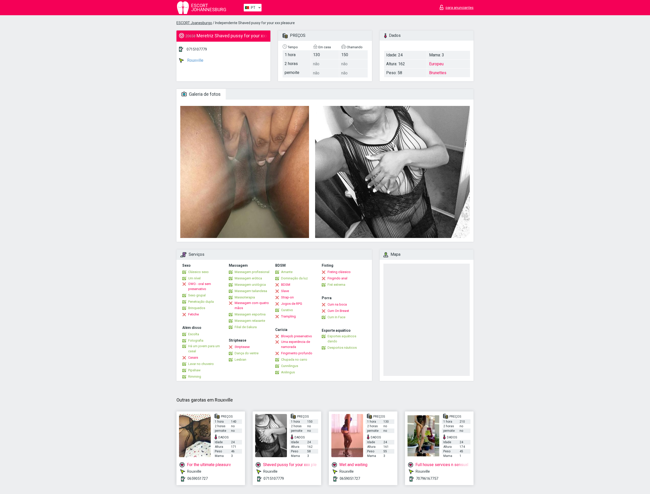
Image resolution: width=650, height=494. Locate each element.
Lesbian (240, 359)
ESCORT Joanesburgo (194, 23)
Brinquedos (196, 308)
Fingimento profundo (296, 353)
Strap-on (287, 297)
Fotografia (195, 340)
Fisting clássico (339, 272)
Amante (286, 272)
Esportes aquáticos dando (342, 338)
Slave (285, 291)
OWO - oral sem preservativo (199, 286)
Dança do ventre (246, 353)
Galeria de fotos (204, 94)
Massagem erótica (248, 278)
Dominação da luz (294, 278)
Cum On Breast (338, 311)
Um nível (194, 278)
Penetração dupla (201, 302)
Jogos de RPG (291, 304)
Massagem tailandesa (251, 291)
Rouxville (194, 60)
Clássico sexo (198, 272)
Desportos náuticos (342, 347)
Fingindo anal (337, 278)
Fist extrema (336, 284)
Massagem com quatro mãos (252, 305)
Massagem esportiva (250, 314)
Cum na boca (337, 304)
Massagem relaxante (250, 321)
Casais (193, 357)
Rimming (194, 376)
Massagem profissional (252, 272)
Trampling (288, 316)
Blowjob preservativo (296, 336)
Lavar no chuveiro (201, 364)
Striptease (242, 347)
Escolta (193, 334)
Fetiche (193, 314)
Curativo (287, 310)
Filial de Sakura (246, 327)
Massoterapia (245, 297)
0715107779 (197, 49)
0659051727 (197, 478)
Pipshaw (194, 370)
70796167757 (427, 478)
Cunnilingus (289, 366)
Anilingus (288, 372)
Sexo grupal (197, 295)
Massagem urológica (250, 284)
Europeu (436, 63)
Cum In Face (336, 317)
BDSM (285, 284)
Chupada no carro (294, 359)
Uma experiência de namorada (295, 344)
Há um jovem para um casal (204, 348)
